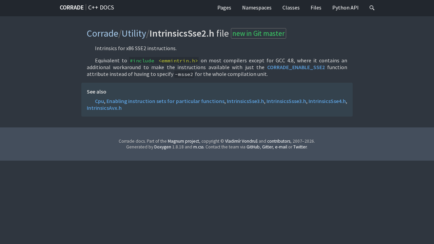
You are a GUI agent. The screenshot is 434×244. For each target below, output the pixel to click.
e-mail (281, 147)
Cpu (99, 101)
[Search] (372, 8)
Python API (345, 7)
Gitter (267, 147)
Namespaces (257, 7)
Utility (134, 33)
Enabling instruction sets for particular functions (165, 101)
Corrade (72, 7)
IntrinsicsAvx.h (104, 107)
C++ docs (101, 7)
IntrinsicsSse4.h (327, 101)
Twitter (300, 147)
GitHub (253, 147)
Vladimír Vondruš (241, 141)
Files (316, 7)
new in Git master (258, 33)
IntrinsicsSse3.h (245, 101)
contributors (278, 141)
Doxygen (162, 147)
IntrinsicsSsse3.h (286, 101)
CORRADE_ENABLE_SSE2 (296, 67)
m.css (198, 147)
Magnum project (183, 141)
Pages (224, 7)
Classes (291, 7)
